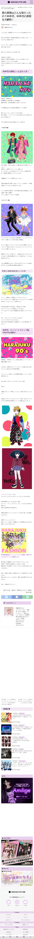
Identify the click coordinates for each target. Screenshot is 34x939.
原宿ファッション (22, 590)
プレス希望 (25, 932)
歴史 (30, 590)
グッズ (25, 917)
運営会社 (25, 929)
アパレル (21, 749)
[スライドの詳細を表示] (17, 803)
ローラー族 (7, 590)
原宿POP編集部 (16, 722)
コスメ (25, 914)
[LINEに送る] (27, 597)
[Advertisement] (17, 647)
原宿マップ (25, 924)
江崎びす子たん (8, 27)
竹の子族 (29, 592)
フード (8, 917)
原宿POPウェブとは (8, 929)
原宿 (14, 590)
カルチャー (14, 24)
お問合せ (8, 932)
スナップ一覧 (8, 924)
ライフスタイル (25, 920)
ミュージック (22, 761)
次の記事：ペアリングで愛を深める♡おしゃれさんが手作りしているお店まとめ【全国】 (25, 701)
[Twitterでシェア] (6, 597)
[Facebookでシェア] (17, 597)
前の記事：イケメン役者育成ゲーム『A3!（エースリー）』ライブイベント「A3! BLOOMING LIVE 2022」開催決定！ (9, 701)
